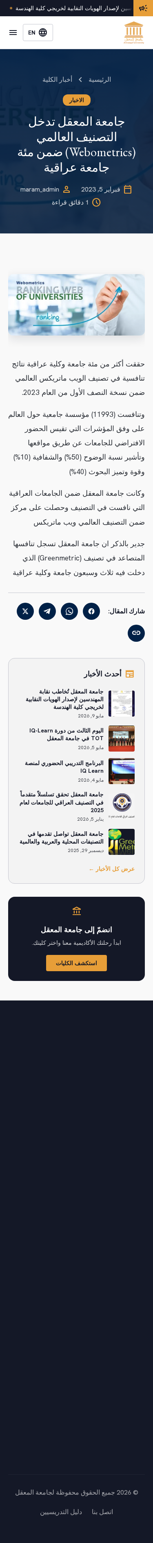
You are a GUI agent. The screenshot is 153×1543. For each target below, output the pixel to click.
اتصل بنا (134, 1237)
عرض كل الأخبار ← (112, 868)
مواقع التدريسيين (122, 1349)
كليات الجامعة (126, 1188)
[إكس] (25, 611)
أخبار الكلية (57, 79)
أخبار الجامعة (127, 1205)
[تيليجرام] (47, 611)
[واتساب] (69, 611)
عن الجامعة (129, 1172)
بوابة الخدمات (127, 1284)
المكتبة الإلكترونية (121, 1317)
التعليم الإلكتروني (122, 1301)
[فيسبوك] (91, 611)
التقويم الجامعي (124, 1221)
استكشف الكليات (76, 963)
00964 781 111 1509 (99, 1457)
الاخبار (76, 100)
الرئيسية (100, 79)
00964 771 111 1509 (99, 1445)
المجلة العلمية (126, 1333)
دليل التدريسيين (61, 1512)
